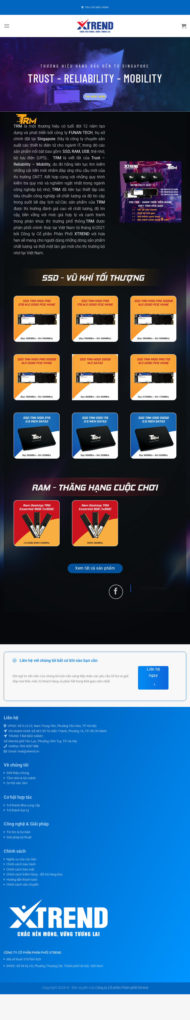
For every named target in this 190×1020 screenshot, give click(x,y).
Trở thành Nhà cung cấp (22, 805)
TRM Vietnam (153, 588)
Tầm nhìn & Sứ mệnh (20, 778)
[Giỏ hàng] (183, 26)
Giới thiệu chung (17, 773)
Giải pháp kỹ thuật (18, 837)
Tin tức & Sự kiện (17, 832)
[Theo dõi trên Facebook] (116, 592)
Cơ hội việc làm (16, 783)
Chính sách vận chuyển (22, 884)
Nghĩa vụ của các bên (20, 859)
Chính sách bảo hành (20, 864)
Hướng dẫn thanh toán (21, 879)
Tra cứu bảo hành (96, 7)
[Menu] (7, 26)
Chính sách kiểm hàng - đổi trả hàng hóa (33, 874)
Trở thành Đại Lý (17, 810)
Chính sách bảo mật (19, 869)
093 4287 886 (29, 746)
